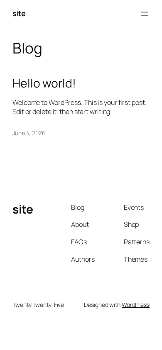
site (18, 13)
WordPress (136, 305)
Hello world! (44, 83)
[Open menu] (145, 14)
